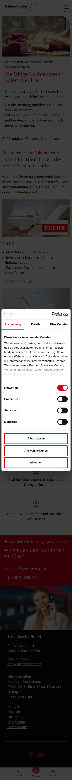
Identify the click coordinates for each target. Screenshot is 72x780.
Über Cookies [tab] (59, 324)
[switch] (62, 399)
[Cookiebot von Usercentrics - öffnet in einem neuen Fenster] (52, 314)
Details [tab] (35, 324)
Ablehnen (36, 462)
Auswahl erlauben (36, 450)
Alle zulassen (36, 438)
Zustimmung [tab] (13, 324)
